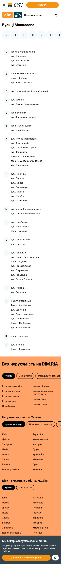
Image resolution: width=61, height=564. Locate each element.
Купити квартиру (11, 391)
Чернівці (37, 532)
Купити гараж (40, 404)
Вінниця (6, 464)
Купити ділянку (41, 386)
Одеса (5, 454)
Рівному (37, 512)
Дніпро (6, 439)
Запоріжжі (7, 444)
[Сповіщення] (56, 15)
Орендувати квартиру (40, 424)
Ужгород (37, 444)
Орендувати (25, 376)
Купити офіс (39, 399)
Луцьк (36, 449)
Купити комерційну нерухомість (43, 392)
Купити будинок (10, 396)
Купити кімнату (10, 401)
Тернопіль (38, 434)
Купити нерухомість (12, 386)
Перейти (42, 5)
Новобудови (8, 406)
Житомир (38, 497)
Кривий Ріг (38, 454)
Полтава (37, 507)
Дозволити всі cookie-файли (26, 557)
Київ (4, 434)
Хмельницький (41, 439)
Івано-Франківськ (11, 469)
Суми (35, 464)
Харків (5, 459)
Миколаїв (38, 459)
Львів (5, 449)
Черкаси (37, 469)
